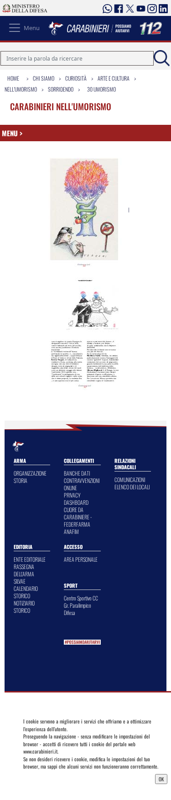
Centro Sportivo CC (81, 598)
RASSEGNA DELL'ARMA (24, 570)
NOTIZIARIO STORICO (24, 606)
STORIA (20, 480)
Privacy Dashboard (44, 778)
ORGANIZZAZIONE (30, 473)
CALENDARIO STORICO (26, 592)
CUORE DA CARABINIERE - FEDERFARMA (78, 517)
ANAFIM (71, 531)
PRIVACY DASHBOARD (76, 498)
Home (13, 78)
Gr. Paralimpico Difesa (77, 608)
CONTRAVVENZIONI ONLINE (81, 484)
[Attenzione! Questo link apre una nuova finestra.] (84, 210)
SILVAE (20, 581)
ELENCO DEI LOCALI (132, 487)
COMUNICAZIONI (129, 479)
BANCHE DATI (77, 473)
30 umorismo (101, 89)
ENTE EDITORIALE (30, 559)
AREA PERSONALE (81, 559)
